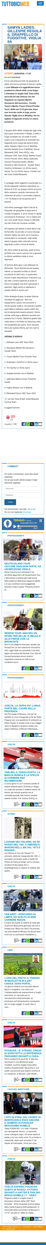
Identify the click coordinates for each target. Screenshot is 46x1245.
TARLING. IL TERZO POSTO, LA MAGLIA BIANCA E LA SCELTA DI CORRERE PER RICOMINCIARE (22, 776)
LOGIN (10, 502)
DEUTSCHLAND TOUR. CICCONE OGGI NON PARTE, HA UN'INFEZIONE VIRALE (22, 566)
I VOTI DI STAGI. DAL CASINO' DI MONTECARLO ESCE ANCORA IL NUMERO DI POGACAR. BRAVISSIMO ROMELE (22, 1121)
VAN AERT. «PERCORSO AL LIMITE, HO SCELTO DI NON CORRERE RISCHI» (20, 916)
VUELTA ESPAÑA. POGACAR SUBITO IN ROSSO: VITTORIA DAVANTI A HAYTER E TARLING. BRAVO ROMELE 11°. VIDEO (22, 1191)
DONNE (8, 73)
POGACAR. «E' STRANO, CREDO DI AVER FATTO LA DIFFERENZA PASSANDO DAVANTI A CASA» (23, 1053)
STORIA (11, 813)
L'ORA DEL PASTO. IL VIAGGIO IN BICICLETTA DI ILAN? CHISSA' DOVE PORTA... (22, 980)
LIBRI (10, 950)
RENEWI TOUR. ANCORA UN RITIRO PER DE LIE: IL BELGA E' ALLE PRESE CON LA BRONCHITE (22, 637)
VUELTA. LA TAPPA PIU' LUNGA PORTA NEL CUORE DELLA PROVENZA (22, 708)
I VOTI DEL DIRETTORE (18, 1089)
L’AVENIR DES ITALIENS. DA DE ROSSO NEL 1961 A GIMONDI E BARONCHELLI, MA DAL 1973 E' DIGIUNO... (22, 846)
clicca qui (31, 509)
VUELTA (11, 744)
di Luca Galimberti (12, 77)
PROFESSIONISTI (15, 535)
